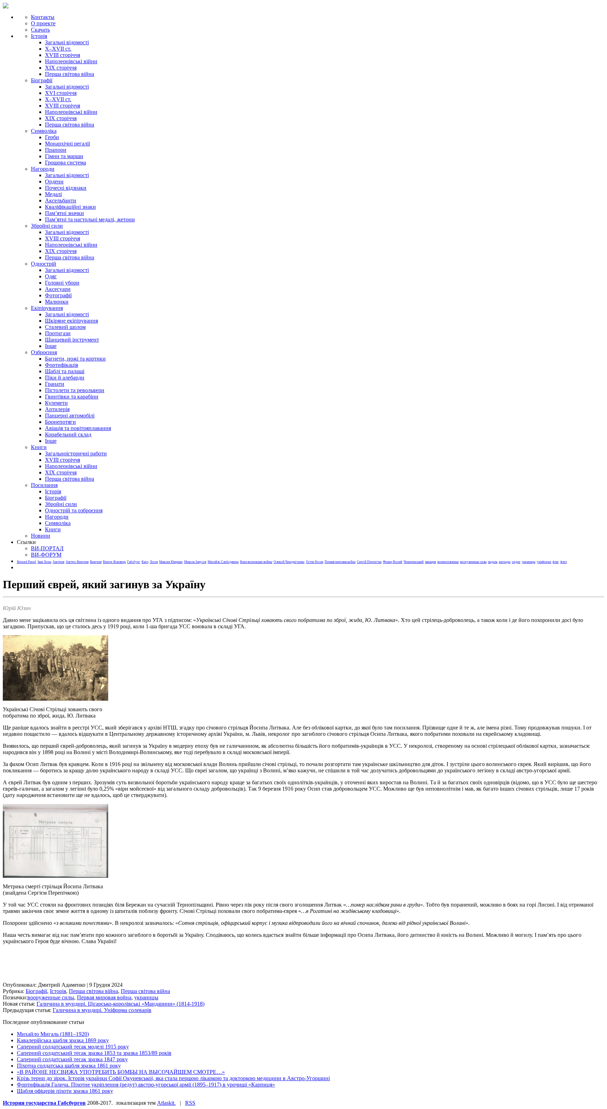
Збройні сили (47, 226)
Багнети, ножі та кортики (75, 359)
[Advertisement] (131, 966)
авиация (430, 562)
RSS (190, 1103)
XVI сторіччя (61, 93)
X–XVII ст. (58, 49)
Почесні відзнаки (65, 188)
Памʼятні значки (64, 213)
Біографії (41, 80)
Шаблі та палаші (64, 371)
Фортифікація (61, 365)
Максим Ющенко (171, 562)
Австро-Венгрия (77, 562)
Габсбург (133, 562)
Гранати (54, 384)
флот (563, 562)
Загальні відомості (67, 42)
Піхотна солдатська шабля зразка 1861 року (69, 1066)
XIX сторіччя (61, 68)
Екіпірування (47, 308)
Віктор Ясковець (114, 562)
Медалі (53, 194)
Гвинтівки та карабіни (71, 397)
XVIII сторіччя (62, 55)
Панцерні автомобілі (69, 416)
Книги (39, 447)
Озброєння (44, 352)
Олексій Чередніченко (289, 562)
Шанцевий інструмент (72, 340)
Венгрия (96, 562)
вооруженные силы (473, 562)
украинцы (528, 562)
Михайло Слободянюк (223, 562)
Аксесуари (58, 289)
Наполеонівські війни (71, 61)
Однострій (43, 264)
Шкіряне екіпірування (71, 321)
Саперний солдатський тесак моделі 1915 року (73, 1047)
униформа (544, 562)
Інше (51, 346)
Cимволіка (44, 131)
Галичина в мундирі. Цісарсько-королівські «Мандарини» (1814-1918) (120, 1004)
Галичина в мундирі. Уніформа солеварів (102, 1010)
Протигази (58, 333)
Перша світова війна (69, 74)
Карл (145, 562)
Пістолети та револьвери (74, 390)
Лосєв (154, 562)
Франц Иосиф (392, 562)
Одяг (51, 276)
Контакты (42, 17)
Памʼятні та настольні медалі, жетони (90, 219)
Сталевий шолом (65, 327)
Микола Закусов (195, 562)
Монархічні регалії (67, 144)
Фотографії (58, 295)
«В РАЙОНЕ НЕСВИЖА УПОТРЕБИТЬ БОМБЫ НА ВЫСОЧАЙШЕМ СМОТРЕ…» (121, 1072)
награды (504, 562)
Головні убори (62, 283)
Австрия (58, 562)
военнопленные (448, 562)
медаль (492, 562)
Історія (39, 36)
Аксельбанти (60, 200)
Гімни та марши (64, 156)
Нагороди (42, 169)
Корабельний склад (68, 434)
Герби (52, 137)
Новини (40, 536)
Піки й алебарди (64, 378)
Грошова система (65, 163)
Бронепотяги (60, 422)
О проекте (43, 23)
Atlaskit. (166, 1103)
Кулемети (56, 403)
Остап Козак (314, 562)
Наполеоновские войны (256, 562)
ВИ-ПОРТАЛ (47, 548)
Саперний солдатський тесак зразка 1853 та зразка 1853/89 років (94, 1053)
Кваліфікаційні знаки (70, 207)
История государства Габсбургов (44, 1103)
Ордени (54, 181)
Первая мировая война (340, 562)
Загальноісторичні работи (76, 453)
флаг (556, 562)
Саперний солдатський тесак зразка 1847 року (72, 1059)
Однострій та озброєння (74, 510)
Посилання (44, 485)
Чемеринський (414, 562)
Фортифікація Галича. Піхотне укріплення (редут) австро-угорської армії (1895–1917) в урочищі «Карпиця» (146, 1085)
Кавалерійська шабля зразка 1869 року (63, 1040)
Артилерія (57, 409)
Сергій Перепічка (369, 562)
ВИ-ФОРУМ (46, 555)
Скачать (40, 30)
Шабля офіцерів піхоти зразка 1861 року (65, 1091)
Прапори (55, 150)
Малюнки (56, 302)
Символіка (58, 523)
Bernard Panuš (26, 562)
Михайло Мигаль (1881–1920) (53, 1034)
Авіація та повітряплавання (78, 428)
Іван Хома (44, 562)
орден (516, 562)
